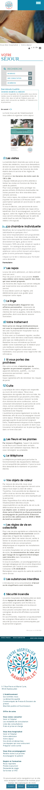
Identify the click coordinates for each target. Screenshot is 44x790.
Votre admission (10, 736)
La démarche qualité (11, 699)
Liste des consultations (13, 724)
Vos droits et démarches (13, 741)
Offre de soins (9, 711)
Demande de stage (11, 768)
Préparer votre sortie (12, 746)
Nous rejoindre (9, 764)
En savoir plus (32, 786)
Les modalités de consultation (15, 721)
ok (30, 73)
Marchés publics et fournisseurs (16, 706)
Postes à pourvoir (10, 766)
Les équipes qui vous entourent (16, 743)
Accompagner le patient (13, 756)
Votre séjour (8, 739)
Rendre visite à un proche (14, 753)
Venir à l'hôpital (10, 719)
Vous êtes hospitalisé (9, 45)
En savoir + (6, 109)
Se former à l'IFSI (10, 770)
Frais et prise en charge (13, 726)
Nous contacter (19, 637)
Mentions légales (36, 638)
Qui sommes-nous (10, 697)
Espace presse (6, 637)
